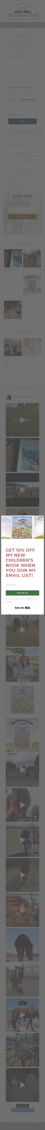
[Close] (40, 518)
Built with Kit (22, 608)
